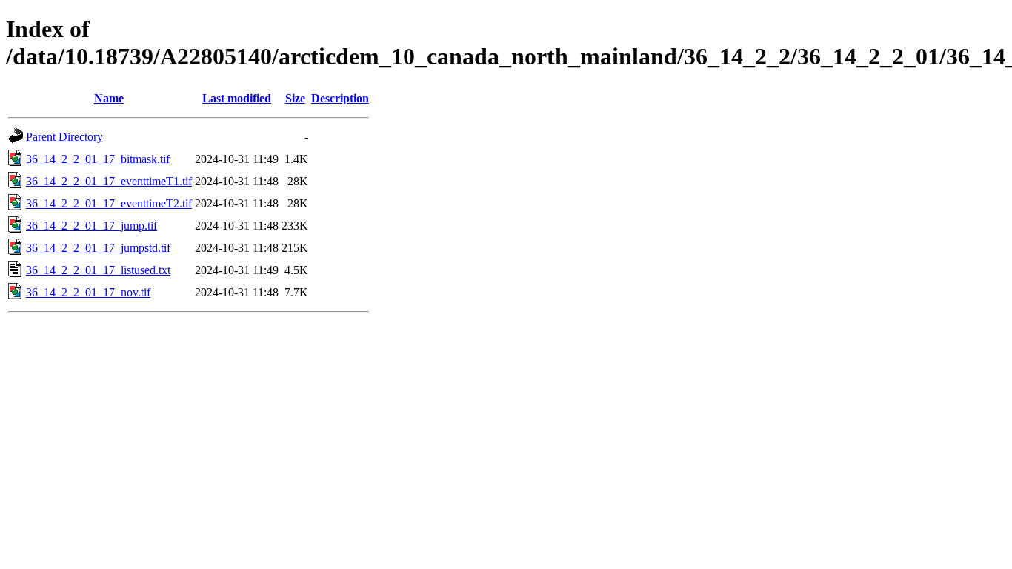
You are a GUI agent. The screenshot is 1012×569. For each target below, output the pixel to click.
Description (340, 98)
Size (295, 98)
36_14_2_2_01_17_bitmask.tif (98, 159)
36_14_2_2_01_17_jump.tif (91, 225)
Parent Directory (64, 136)
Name (109, 98)
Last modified (236, 98)
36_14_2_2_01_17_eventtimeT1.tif (109, 181)
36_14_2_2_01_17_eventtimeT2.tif (109, 203)
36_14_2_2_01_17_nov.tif (88, 292)
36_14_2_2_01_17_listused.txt (98, 270)
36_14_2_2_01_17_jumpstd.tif (98, 248)
